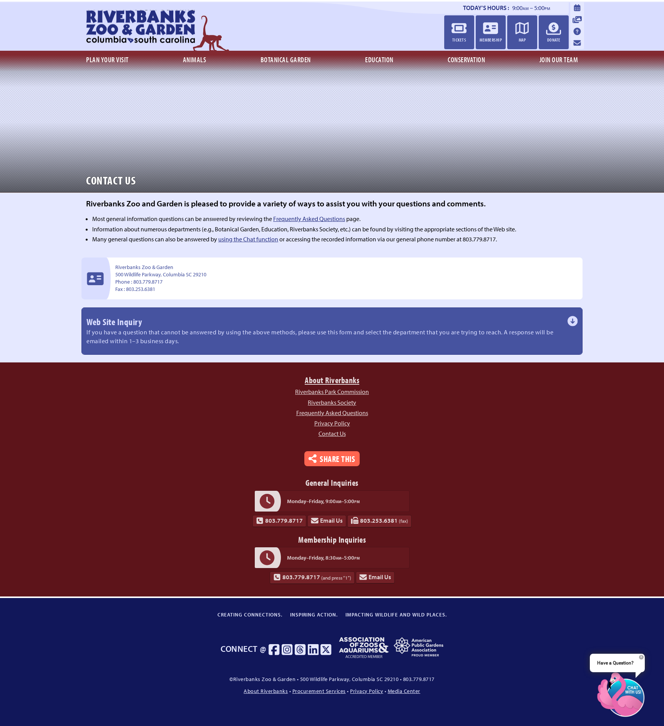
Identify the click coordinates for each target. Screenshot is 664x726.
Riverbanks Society (332, 402)
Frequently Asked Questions (309, 219)
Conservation (466, 59)
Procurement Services (319, 690)
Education (379, 59)
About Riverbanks (332, 380)
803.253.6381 (384, 520)
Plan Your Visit (107, 59)
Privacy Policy (332, 423)
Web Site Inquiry (319, 330)
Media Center (404, 690)
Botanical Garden (286, 59)
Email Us (331, 520)
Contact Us (332, 433)
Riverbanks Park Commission (332, 391)
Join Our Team (559, 59)
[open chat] (621, 694)
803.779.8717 (284, 520)
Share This (337, 458)
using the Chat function (248, 239)
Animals (194, 59)
